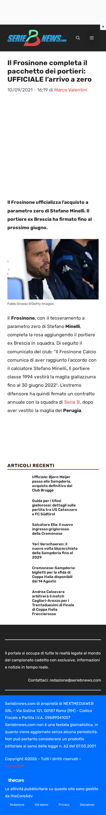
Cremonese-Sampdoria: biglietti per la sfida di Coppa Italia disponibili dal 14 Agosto (53, 574)
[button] (78, 38)
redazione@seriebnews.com (75, 680)
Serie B (72, 402)
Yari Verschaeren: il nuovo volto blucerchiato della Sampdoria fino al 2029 (55, 551)
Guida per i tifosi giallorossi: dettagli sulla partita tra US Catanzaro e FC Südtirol (54, 507)
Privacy (64, 804)
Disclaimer (87, 804)
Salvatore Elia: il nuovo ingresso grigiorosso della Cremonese (52, 529)
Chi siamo (41, 804)
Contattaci (14, 766)
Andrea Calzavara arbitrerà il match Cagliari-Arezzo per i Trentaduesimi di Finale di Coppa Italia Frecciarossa (53, 603)
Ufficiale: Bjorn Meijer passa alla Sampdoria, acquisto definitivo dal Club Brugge (52, 483)
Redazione (17, 804)
